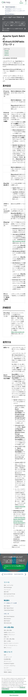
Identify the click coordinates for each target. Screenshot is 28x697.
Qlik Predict (7, 620)
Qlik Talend (7, 606)
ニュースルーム (8, 670)
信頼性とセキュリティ (9, 632)
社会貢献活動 (7, 659)
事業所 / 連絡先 (8, 672)
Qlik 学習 (6, 591)
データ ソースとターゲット (10, 645)
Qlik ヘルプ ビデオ (8, 585)
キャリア (6, 667)
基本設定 (6, 50)
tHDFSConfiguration (20, 506)
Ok (14, 691)
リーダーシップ (8, 657)
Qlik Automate (7, 623)
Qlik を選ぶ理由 (8, 630)
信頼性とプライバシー (9, 634)
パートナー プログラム (9, 665)
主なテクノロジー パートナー (11, 643)
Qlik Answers (7, 618)
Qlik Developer (8, 587)
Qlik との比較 (7, 641)
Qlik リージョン (8, 647)
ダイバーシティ (8, 661)
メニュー (26, 3)
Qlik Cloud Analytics (9, 616)
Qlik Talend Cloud (8, 608)
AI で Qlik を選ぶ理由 (9, 639)
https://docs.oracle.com (17, 332)
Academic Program (9, 663)
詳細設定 (6, 53)
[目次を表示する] (3, 6)
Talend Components (10, 7)
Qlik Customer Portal (9, 594)
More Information (14, 695)
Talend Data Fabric (9, 610)
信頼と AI (6, 636)
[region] (14, 686)
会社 (5, 654)
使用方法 (6, 55)
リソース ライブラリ (9, 596)
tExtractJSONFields (9, 14)
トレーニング (7, 589)
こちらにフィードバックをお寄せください (14, 566)
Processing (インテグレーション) (12, 8)
